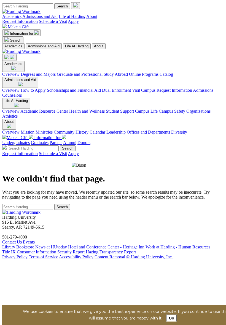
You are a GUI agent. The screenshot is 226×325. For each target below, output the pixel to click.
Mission (27, 132)
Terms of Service (43, 256)
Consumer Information (36, 252)
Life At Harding (76, 46)
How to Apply (33, 90)
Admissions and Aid (40, 16)
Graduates (40, 142)
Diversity (179, 132)
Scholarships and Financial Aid (74, 90)
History (82, 132)
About (91, 16)
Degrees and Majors (38, 74)
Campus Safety (172, 111)
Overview (11, 74)
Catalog (166, 74)
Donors (83, 142)
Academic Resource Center (44, 111)
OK (171, 318)
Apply (73, 21)
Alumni (69, 142)
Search (15, 40)
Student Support (120, 111)
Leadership (116, 132)
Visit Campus (143, 90)
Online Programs (143, 74)
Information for (22, 33)
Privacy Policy (15, 256)
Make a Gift (18, 27)
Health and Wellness (87, 111)
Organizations (198, 111)
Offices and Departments (148, 132)
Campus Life (146, 111)
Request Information (20, 21)
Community (64, 132)
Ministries (44, 132)
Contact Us (12, 242)
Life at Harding (72, 16)
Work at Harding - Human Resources (178, 247)
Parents (56, 142)
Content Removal (110, 256)
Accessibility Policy (76, 256)
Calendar (97, 132)
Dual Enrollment (116, 90)
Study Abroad (116, 74)
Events (29, 242)
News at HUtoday (51, 247)
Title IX (9, 252)
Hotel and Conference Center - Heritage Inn (106, 247)
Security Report (71, 252)
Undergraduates (16, 142)
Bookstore (25, 247)
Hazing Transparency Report (111, 252)
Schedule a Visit (53, 21)
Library (8, 247)
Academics (11, 16)
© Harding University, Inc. (149, 256)
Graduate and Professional (80, 74)
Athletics (10, 116)
